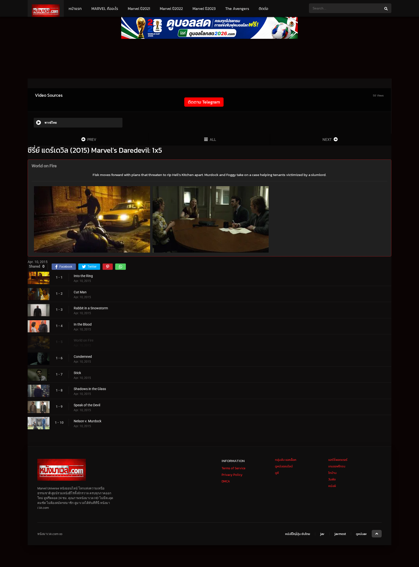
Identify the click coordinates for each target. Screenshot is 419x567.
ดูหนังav (361, 534)
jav (322, 534)
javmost (340, 534)
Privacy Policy (232, 474)
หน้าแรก (75, 8)
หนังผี (332, 486)
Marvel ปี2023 (204, 8)
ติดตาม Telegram (204, 102)
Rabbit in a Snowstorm (91, 308)
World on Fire (83, 340)
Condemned (83, 357)
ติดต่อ (263, 8)
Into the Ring (83, 276)
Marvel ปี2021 (139, 8)
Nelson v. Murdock (87, 421)
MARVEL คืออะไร (104, 8)
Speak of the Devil (87, 405)
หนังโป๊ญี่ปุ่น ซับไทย (297, 534)
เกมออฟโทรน (336, 466)
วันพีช (332, 479)
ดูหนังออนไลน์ (284, 466)
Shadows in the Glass (90, 389)
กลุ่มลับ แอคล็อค (285, 459)
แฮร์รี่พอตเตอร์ (337, 459)
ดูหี (277, 473)
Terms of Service (233, 468)
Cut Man (80, 292)
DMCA (226, 481)
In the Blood (83, 324)
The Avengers (237, 8)
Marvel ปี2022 (171, 8)
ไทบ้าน (332, 473)
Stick (77, 373)
